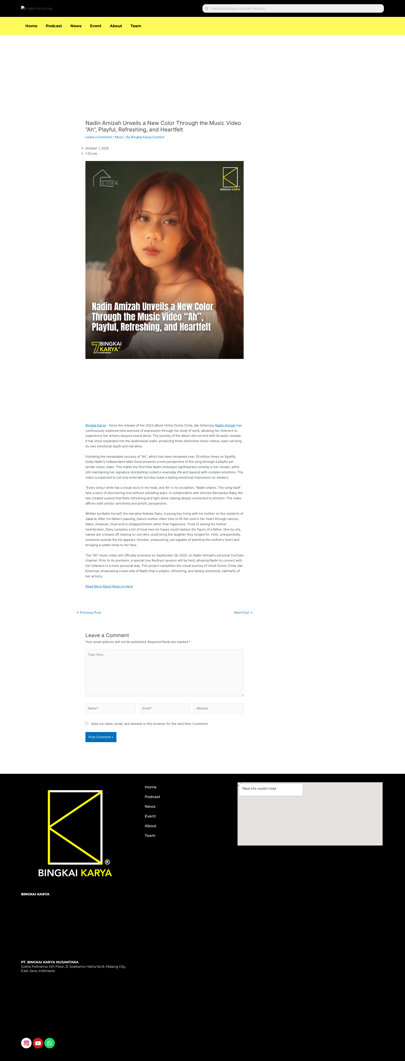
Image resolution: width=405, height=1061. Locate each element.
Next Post (243, 612)
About (116, 26)
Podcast (54, 26)
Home (31, 26)
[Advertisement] (164, 78)
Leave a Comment (98, 137)
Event (95, 26)
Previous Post (88, 612)
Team (136, 26)
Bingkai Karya (95, 425)
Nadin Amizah (225, 425)
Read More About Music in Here (109, 586)
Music (119, 137)
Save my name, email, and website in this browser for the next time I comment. (149, 724)
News (76, 26)
